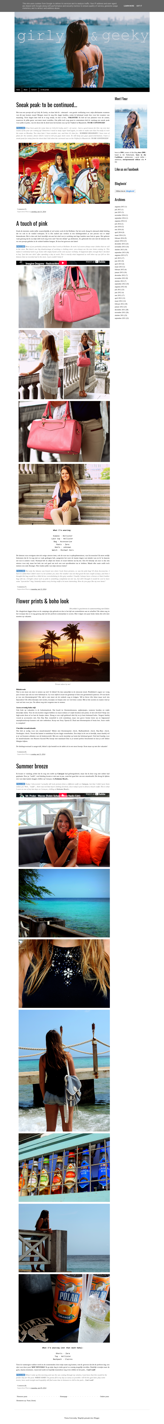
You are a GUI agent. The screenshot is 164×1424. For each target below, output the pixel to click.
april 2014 (118, 232)
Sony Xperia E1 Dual (68, 720)
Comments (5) (21, 209)
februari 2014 (119, 238)
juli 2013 (118, 258)
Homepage (63, 1396)
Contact (34, 90)
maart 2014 (118, 235)
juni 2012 (118, 292)
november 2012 (120, 278)
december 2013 (120, 244)
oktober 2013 (119, 250)
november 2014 (120, 215)
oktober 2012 (119, 281)
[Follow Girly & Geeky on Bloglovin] (125, 192)
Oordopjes (20, 733)
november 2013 (120, 247)
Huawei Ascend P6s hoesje (44, 738)
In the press (45, 90)
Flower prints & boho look (42, 601)
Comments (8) (21, 1385)
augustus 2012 (119, 287)
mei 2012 (118, 295)
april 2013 (118, 264)
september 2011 (120, 318)
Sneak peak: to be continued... (46, 104)
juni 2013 (118, 261)
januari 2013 (119, 272)
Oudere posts (104, 1396)
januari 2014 (119, 241)
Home (18, 90)
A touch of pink (31, 223)
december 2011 (120, 310)
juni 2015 (118, 212)
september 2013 (120, 252)
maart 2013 (118, 267)
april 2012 (118, 298)
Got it (139, 6)
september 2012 (120, 284)
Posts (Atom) (31, 1401)
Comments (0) (21, 752)
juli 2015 (118, 209)
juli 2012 (118, 290)
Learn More (129, 6)
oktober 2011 (119, 315)
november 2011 (120, 312)
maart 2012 (118, 301)
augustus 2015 (119, 207)
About (25, 90)
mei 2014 (118, 229)
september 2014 (120, 218)
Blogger (96, 1418)
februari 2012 (119, 304)
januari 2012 (119, 307)
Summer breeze (32, 766)
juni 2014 (118, 227)
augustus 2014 (119, 221)
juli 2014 (118, 224)
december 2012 (120, 275)
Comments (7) (21, 587)
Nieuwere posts (22, 1396)
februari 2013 (119, 269)
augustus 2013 (119, 255)
